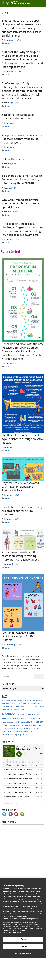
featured (8, 714)
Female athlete (31, 715)
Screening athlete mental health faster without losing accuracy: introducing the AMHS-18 (22, 179)
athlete (35, 700)
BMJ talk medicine (7, 803)
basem (4, 703)
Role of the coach (13, 159)
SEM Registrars (27, 728)
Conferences (7, 706)
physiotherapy (8, 725)
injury (4, 718)
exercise (5, 710)
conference (36, 703)
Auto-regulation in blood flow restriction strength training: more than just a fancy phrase (20, 555)
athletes (39, 700)
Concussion (26, 703)
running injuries (17, 728)
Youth (29, 735)
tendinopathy (29, 731)
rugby (4, 728)
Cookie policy (22, 916)
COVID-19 (32, 706)
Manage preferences (23, 953)
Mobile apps (10, 722)
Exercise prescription (32, 710)
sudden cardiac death (16, 731)
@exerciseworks (7, 700)
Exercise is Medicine (17, 709)
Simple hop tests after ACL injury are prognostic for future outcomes (22, 510)
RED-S (22, 725)
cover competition (21, 706)
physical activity (35, 721)
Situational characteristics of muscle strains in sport (19, 116)
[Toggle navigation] (41, 3)
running (10, 728)
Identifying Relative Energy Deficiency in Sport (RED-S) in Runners (20, 636)
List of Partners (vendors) (12, 933)
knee (22, 718)
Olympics (24, 722)
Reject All (22, 946)
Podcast (16, 725)
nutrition (17, 722)
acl (13, 700)
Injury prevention (13, 718)
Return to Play (37, 725)
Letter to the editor (30, 718)
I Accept (23, 939)
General (7, 43)
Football (40, 714)
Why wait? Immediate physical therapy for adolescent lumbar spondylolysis (21, 203)
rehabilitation (29, 725)
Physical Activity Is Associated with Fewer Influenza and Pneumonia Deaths (20, 486)
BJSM (15, 803)
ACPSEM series (27, 700)
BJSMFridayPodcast (13, 703)
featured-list (20, 714)
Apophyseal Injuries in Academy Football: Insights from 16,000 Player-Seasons (22, 138)
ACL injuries (18, 700)
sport (34, 728)
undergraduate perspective (14, 734)
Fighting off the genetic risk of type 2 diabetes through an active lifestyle (23, 438)
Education (40, 706)
